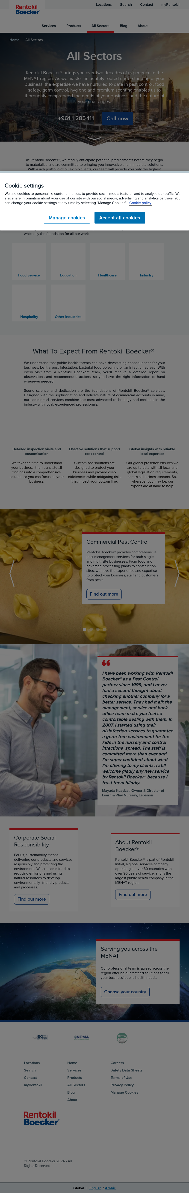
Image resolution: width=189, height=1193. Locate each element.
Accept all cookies (119, 218)
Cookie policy (140, 203)
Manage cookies (67, 218)
